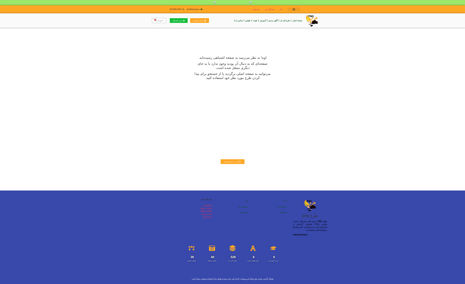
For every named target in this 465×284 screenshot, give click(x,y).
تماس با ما (238, 20)
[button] (294, 9)
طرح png (310, 215)
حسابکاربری (270, 9)
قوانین (247, 20)
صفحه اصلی (297, 20)
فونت (255, 20)
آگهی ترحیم (273, 20)
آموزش (263, 20)
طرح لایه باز (285, 20)
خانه (281, 9)
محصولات (256, 9)
